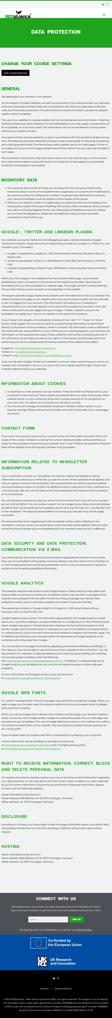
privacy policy (84, 929)
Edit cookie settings (15, 72)
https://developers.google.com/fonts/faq (27, 745)
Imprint (44, 989)
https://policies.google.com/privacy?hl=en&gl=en (32, 678)
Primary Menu (104, 15)
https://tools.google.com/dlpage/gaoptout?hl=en (35, 660)
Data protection (63, 989)
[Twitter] (107, 4)
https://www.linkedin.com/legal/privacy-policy (46, 355)
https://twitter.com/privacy (30, 351)
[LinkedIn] (103, 4)
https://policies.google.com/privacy (35, 348)
